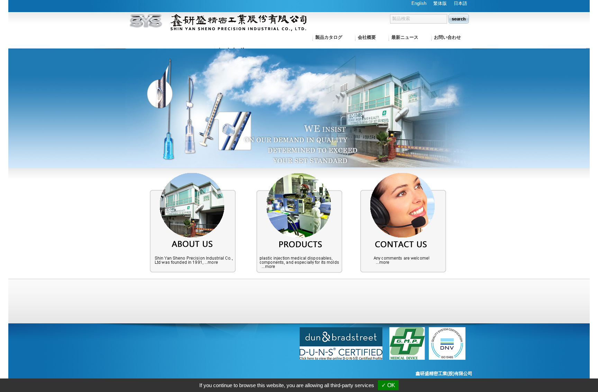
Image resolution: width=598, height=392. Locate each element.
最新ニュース (404, 37)
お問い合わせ (447, 37)
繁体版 (440, 3)
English (418, 3)
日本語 (460, 3)
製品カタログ (328, 37)
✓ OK (388, 385)
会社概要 (367, 37)
